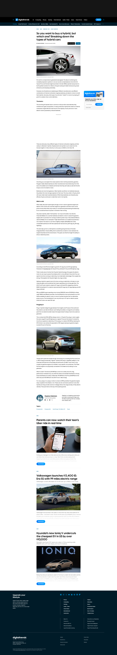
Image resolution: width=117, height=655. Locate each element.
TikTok (71, 594)
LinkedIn (77, 594)
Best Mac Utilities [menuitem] (44, 24)
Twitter (66, 594)
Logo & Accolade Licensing (69, 627)
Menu (13, 19)
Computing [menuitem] (38, 20)
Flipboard (80, 594)
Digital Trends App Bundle (92, 627)
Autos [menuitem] (72, 20)
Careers (61, 637)
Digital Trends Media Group (20, 650)
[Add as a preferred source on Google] (71, 43)
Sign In (98, 19)
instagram (47, 400)
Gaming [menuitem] (50, 20)
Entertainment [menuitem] (57, 20)
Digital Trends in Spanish (92, 625)
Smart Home (66, 608)
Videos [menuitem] (85, 20)
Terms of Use (62, 644)
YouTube (69, 594)
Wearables (89, 602)
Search (103, 19)
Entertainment (67, 611)
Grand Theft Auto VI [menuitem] (22, 24)
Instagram (63, 594)
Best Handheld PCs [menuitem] (54, 24)
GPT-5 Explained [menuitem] (97, 24)
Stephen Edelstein (41, 43)
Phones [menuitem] (44, 20)
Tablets (88, 600)
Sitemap (85, 642)
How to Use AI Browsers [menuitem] (64, 24)
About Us (66, 619)
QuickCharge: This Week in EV (59, 409)
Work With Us (62, 639)
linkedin (49, 400)
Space (88, 604)
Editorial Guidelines (68, 625)
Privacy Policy (88, 107)
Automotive (66, 613)
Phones (65, 600)
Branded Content (90, 621)
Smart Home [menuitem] (79, 20)
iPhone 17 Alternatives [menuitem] (75, 24)
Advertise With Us (67, 623)
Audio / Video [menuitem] (66, 20)
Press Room (86, 639)
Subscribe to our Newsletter (93, 619)
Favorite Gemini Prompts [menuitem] (87, 24)
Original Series (90, 613)
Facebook (61, 594)
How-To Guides (90, 611)
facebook (45, 400)
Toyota (68, 409)
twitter (52, 400)
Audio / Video (67, 606)
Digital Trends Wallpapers (92, 623)
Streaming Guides (91, 606)
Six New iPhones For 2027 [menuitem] (34, 24)
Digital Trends (20, 22)
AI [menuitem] (33, 20)
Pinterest (74, 594)
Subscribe (99, 104)
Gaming (65, 604)
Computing (66, 602)
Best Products (90, 608)
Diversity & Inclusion (64, 642)
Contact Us (66, 621)
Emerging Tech (39, 409)
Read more (41, 464)
